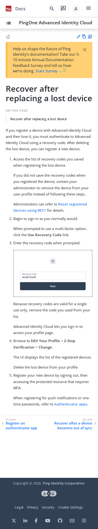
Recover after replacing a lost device (38, 119)
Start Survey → (48, 71)
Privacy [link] (32, 507)
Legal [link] (19, 507)
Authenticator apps (70, 404)
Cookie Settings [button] (70, 507)
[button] (76, 9)
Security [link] (48, 507)
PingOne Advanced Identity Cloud (55, 22)
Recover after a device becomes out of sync (73, 425)
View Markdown (84, 36)
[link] (8, 8)
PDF (90, 36)
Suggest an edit (78, 36)
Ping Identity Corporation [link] (64, 483)
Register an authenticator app (21, 425)
